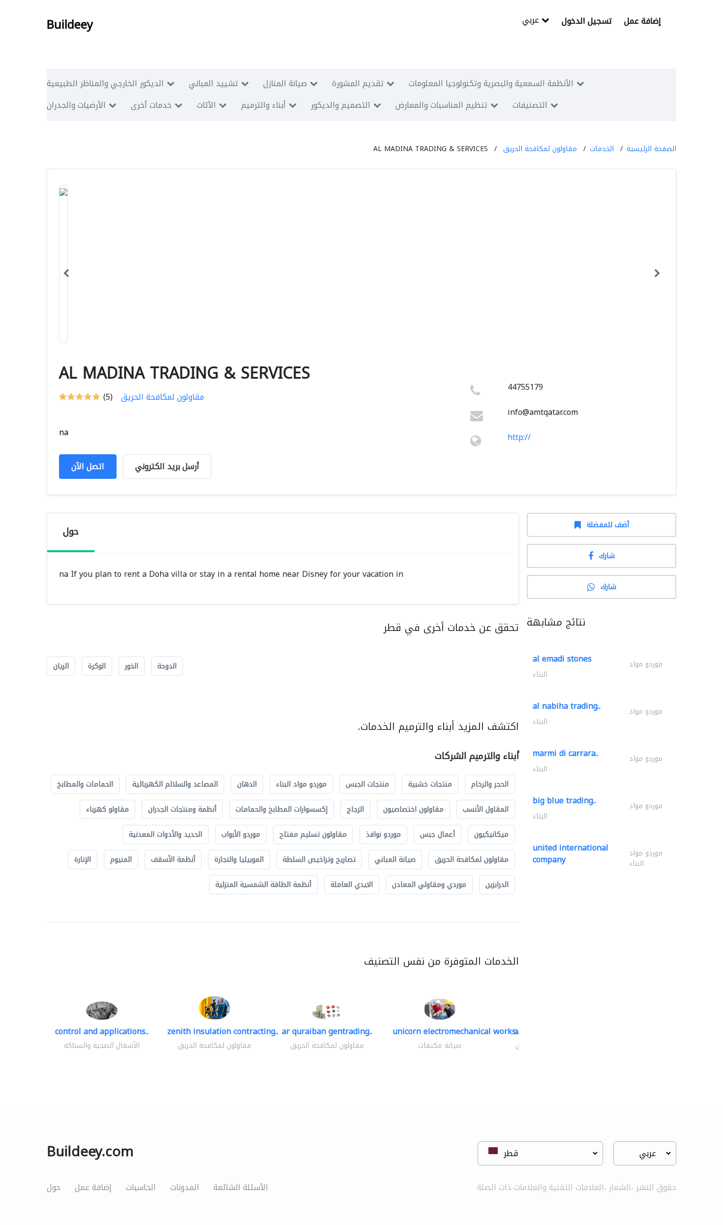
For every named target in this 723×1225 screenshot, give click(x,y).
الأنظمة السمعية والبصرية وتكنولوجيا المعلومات (491, 83)
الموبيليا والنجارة (239, 859)
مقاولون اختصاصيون (413, 809)
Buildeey (70, 24)
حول (53, 1187)
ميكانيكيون (491, 834)
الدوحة (167, 666)
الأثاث (206, 105)
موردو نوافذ (383, 834)
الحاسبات (141, 1187)
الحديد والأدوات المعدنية (165, 834)
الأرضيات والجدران (76, 105)
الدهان (247, 784)
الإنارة (82, 859)
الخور (131, 666)
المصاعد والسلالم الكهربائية (175, 784)
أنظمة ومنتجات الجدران (182, 809)
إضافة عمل (642, 21)
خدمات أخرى (151, 105)
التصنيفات (529, 105)
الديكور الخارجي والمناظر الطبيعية (105, 83)
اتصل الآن (87, 466)
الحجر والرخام (490, 784)
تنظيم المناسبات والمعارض (441, 105)
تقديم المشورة (358, 83)
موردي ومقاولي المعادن (429, 884)
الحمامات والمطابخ (85, 784)
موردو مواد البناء (301, 784)
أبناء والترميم (263, 105)
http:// (519, 437)
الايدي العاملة (352, 884)
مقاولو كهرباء (107, 809)
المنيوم (121, 859)
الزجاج (355, 809)
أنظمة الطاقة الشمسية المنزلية (263, 884)
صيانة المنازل (285, 83)
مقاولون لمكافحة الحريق (540, 149)
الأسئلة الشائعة (240, 1187)
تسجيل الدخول (587, 21)
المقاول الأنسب (486, 809)
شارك (607, 556)
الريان (61, 666)
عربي (532, 21)
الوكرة (97, 666)
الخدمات (602, 149)
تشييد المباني (213, 83)
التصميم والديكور (340, 105)
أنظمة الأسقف (173, 859)
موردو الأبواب (240, 834)
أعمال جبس (437, 834)
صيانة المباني (395, 859)
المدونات (184, 1187)
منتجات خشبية (430, 784)
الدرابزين (497, 884)
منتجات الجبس (367, 784)
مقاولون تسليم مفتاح (313, 834)
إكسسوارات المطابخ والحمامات (282, 809)
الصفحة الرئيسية (651, 149)
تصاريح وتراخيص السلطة (319, 859)
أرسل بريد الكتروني (167, 466)
